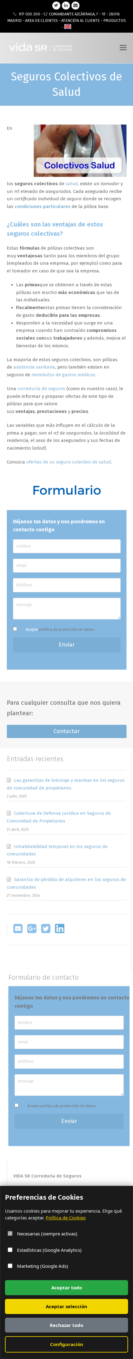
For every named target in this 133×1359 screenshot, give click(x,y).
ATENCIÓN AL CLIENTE (80, 20)
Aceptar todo (66, 1287)
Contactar (67, 731)
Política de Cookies (66, 1217)
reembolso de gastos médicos (63, 374)
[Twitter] (45, 931)
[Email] (18, 931)
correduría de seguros (41, 388)
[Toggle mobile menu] (123, 47)
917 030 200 (29, 14)
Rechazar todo (66, 1325)
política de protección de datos (66, 629)
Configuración (66, 1344)
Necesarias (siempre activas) (46, 1233)
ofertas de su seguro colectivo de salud (68, 462)
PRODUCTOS (114, 20)
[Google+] (31, 931)
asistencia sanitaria (34, 367)
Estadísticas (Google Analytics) (49, 1250)
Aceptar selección (66, 1306)
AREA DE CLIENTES (41, 20)
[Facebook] (59, 931)
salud (72, 183)
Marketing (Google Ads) (42, 1266)
